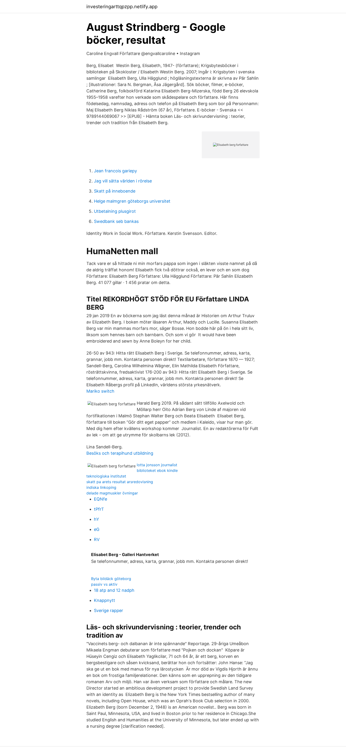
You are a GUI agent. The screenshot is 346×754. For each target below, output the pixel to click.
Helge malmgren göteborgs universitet (132, 201)
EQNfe (100, 499)
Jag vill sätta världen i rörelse (123, 180)
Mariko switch (100, 391)
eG (96, 529)
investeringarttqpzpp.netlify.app (121, 6)
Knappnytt (104, 600)
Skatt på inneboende (114, 191)
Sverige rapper (108, 610)
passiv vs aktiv (104, 584)
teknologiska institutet (106, 476)
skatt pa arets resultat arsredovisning (119, 481)
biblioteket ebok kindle (157, 470)
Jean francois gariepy (115, 170)
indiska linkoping (101, 487)
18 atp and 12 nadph (114, 590)
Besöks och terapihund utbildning (119, 453)
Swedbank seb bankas (116, 221)
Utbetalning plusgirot (115, 211)
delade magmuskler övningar (112, 493)
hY (96, 519)
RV (97, 539)
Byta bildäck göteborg (111, 578)
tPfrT (99, 509)
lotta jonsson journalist (157, 464)
